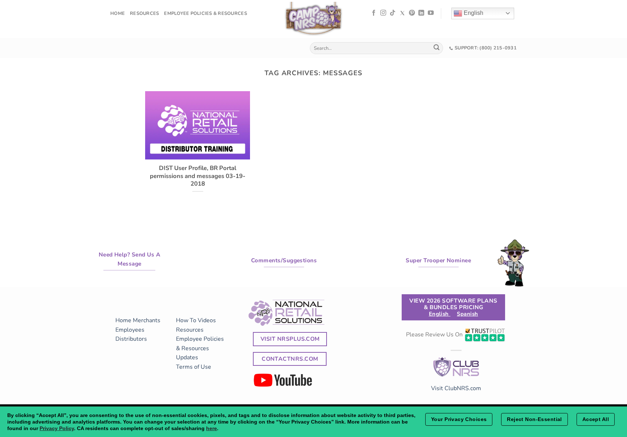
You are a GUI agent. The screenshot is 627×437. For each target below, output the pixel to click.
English (472, 13)
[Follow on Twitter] (402, 13)
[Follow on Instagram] (383, 13)
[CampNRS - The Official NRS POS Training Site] (313, 20)
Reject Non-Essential (534, 419)
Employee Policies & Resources (205, 13)
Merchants (146, 320)
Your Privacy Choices (459, 419)
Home (117, 13)
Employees (129, 330)
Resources (144, 13)
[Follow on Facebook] (374, 13)
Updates (187, 357)
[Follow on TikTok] (393, 13)
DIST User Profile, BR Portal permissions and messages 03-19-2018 (197, 176)
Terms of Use (193, 367)
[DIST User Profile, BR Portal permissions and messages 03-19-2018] (197, 154)
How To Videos (196, 320)
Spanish (467, 313)
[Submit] (436, 48)
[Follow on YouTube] (431, 13)
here (211, 428)
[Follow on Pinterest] (412, 13)
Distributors (131, 339)
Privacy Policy (57, 428)
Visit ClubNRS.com (456, 388)
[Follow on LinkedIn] (421, 13)
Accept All (595, 419)
